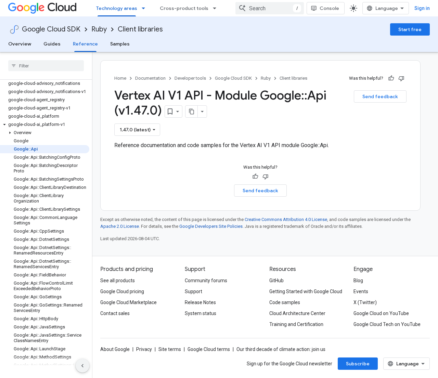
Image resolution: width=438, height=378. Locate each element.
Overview (19, 44)
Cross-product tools (184, 8)
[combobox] (269, 8)
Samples (120, 44)
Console (329, 8)
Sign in (422, 8)
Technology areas (116, 8)
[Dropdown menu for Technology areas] (145, 8)
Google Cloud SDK (51, 29)
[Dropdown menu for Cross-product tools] (216, 8)
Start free (410, 29)
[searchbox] (46, 65)
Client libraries (140, 29)
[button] (44, 124)
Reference (85, 44)
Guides (52, 44)
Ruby (99, 29)
